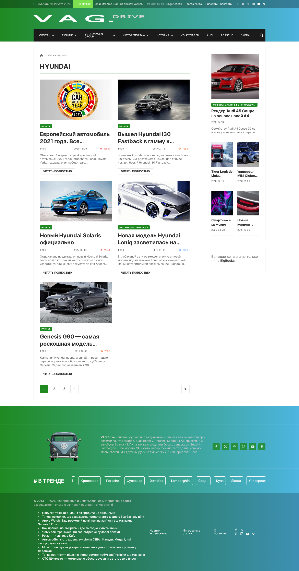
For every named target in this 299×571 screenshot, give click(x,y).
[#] (238, 3)
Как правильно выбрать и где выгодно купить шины (80, 528)
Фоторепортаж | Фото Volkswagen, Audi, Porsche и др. (235, 105)
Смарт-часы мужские (221, 222)
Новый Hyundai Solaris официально (70, 239)
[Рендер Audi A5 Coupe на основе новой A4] (235, 76)
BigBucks (227, 261)
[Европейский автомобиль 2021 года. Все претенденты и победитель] (76, 100)
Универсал (241, 481)
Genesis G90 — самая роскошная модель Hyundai (69, 340)
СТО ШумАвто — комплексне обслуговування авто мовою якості (89, 558)
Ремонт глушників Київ (58, 535)
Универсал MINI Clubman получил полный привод (248, 174)
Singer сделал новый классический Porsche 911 (171, 3)
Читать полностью (57, 171)
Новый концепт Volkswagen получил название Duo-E (246, 222)
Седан (187, 481)
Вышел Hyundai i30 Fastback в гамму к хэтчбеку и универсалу (149, 138)
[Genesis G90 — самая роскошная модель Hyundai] (76, 302)
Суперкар (119, 481)
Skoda (220, 481)
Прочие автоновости (133, 227)
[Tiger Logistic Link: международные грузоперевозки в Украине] (222, 154)
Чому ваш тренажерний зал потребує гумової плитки (81, 532)
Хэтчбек (140, 481)
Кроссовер (74, 481)
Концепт (264, 481)
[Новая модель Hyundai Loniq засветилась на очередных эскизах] (154, 201)
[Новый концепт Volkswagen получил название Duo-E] (248, 203)
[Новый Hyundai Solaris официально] (76, 201)
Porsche (96, 481)
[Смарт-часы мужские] (222, 203)
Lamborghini (165, 481)
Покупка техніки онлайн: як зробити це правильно (78, 512)
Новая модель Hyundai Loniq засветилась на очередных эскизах (149, 239)
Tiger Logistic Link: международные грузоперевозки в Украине (222, 174)
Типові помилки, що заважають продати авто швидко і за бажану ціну (93, 516)
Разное (46, 126)
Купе (204, 481)
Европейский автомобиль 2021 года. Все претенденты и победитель (75, 138)
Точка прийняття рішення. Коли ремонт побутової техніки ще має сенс (93, 554)
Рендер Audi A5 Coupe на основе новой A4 (232, 113)
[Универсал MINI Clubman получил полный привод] (248, 154)
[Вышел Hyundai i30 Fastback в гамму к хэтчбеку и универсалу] (154, 100)
